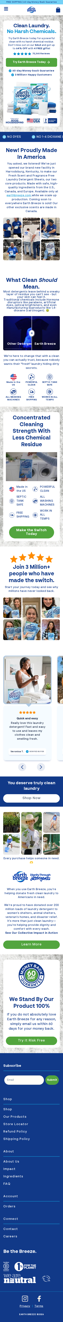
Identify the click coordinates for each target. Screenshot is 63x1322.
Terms (38, 1306)
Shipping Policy (16, 1139)
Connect (10, 1219)
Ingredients (13, 1176)
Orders (9, 1206)
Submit (52, 1080)
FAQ (6, 1183)
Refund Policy (15, 1131)
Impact (9, 1169)
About (8, 1151)
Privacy (25, 1306)
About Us (11, 1161)
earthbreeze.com (19, 195)
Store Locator (15, 1124)
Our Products (15, 1116)
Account (10, 1196)
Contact (10, 1229)
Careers (10, 1236)
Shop (7, 1099)
